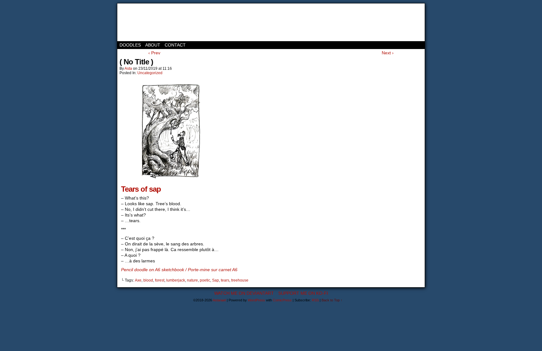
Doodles (130, 44)
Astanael (145, 22)
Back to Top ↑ (332, 300)
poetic (205, 280)
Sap (215, 280)
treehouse (239, 280)
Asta (128, 68)
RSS (315, 300)
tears (225, 280)
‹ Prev (154, 52)
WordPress (256, 300)
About (152, 44)
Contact (175, 44)
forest (159, 280)
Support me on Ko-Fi (303, 293)
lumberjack (175, 280)
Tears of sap (141, 189)
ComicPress (282, 300)
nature (192, 280)
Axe (138, 280)
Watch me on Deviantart (244, 293)
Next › (388, 52)
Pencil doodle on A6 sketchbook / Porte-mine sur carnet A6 (179, 269)
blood (148, 280)
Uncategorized (149, 73)
